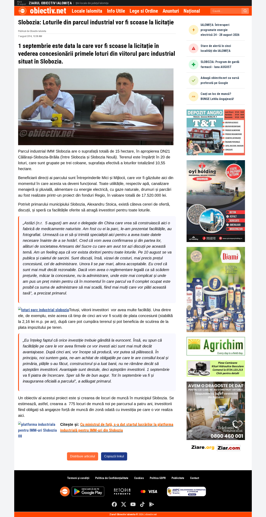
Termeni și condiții (78, 478)
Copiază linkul (114, 456)
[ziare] (203, 447)
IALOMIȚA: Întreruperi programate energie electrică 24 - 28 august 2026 (220, 30)
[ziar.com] (228, 447)
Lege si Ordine (144, 11)
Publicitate (178, 478)
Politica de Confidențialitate (111, 478)
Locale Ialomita (87, 11)
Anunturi (171, 11)
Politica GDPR (158, 478)
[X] (123, 504)
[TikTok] (142, 504)
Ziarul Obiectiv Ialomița (50, 3)
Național (192, 11)
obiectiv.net (48, 10)
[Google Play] (151, 504)
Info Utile (116, 11)
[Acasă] (22, 10)
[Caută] (245, 11)
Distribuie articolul (82, 456)
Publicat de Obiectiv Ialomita (32, 31)
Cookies (139, 478)
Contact (194, 478)
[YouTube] (133, 504)
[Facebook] (114, 504)
